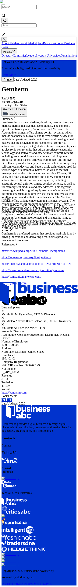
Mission (6, 125)
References (8, 131)
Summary (7, 118)
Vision (5, 128)
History (6, 121)
